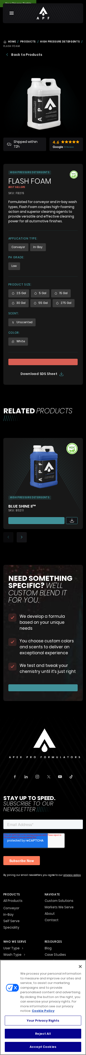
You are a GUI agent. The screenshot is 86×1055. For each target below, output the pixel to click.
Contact (52, 920)
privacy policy (72, 875)
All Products (12, 901)
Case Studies (55, 955)
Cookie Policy (43, 1010)
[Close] (80, 966)
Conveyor (11, 908)
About (50, 914)
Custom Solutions (59, 901)
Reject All (43, 1033)
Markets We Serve (59, 907)
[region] (43, 1007)
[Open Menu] (11, 13)
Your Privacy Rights (43, 1020)
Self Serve (11, 921)
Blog (48, 949)
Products (28, 42)
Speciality (11, 927)
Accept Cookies (43, 1047)
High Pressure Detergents (60, 42)
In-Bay (8, 914)
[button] (22, 948)
